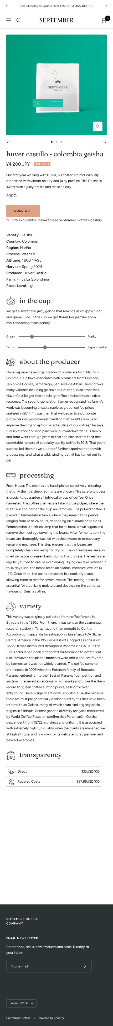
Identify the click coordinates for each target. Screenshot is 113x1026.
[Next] (104, 142)
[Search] (18, 20)
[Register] (84, 966)
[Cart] (104, 20)
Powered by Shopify (51, 1018)
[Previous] (8, 142)
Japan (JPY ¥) (19, 1003)
